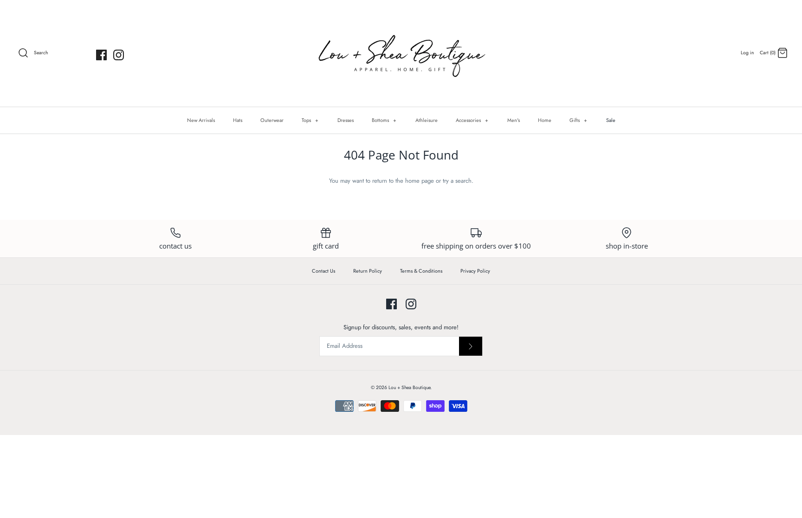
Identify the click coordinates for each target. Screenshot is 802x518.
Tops (310, 120)
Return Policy (367, 271)
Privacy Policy (475, 271)
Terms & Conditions (421, 271)
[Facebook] (101, 55)
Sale (610, 120)
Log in (747, 52)
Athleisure (426, 120)
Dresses (345, 120)
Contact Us (323, 271)
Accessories (472, 120)
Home (544, 120)
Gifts (578, 120)
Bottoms (384, 120)
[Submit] (470, 346)
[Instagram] (118, 55)
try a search (457, 180)
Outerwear (272, 120)
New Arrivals (201, 120)
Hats (237, 120)
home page (419, 180)
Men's (513, 120)
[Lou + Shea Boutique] (401, 53)
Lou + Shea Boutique (409, 387)
